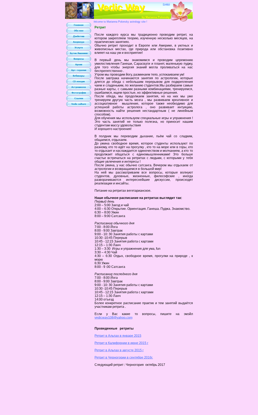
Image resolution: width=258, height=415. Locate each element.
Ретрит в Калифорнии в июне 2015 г (121, 343)
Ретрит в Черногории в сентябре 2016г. (124, 357)
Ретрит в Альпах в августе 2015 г (119, 350)
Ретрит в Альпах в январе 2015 (118, 335)
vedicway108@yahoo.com (113, 317)
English (166, 4)
